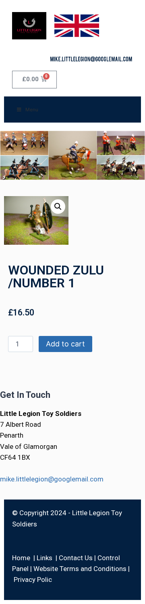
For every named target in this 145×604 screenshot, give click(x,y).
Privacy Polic (33, 579)
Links (44, 558)
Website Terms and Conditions (79, 569)
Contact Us (76, 558)
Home (21, 558)
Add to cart (65, 344)
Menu (31, 109)
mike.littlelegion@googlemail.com (52, 479)
